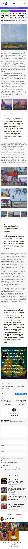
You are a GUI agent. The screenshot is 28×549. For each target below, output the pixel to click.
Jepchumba (7, 20)
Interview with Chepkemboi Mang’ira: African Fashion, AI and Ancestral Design (16, 481)
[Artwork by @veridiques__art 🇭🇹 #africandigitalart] (4, 526)
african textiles (20, 386)
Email (3, 445)
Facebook (10, 514)
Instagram (18, 514)
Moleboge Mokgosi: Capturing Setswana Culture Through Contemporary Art (17, 498)
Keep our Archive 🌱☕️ (13, 376)
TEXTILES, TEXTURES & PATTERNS (18, 10)
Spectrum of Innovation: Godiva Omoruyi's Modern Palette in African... (6, 402)
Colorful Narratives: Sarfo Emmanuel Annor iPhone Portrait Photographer (21, 402)
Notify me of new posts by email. (9, 462)
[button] (6, 104)
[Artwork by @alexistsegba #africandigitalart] (4, 536)
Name (3, 439)
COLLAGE (11, 486)
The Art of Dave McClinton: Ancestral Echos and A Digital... (16, 506)
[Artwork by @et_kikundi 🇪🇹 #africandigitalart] (14, 526)
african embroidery (8, 383)
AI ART (10, 478)
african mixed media (8, 386)
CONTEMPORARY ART (13, 494)
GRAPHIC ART (5, 10)
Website (3, 451)
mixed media (6, 388)
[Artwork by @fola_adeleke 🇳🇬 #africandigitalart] (23, 526)
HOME (11, 546)
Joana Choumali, (5, 52)
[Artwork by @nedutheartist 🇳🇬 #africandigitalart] (14, 536)
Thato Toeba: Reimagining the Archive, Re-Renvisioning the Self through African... (17, 489)
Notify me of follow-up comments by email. (12, 458)
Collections (15, 546)
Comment (4, 425)
